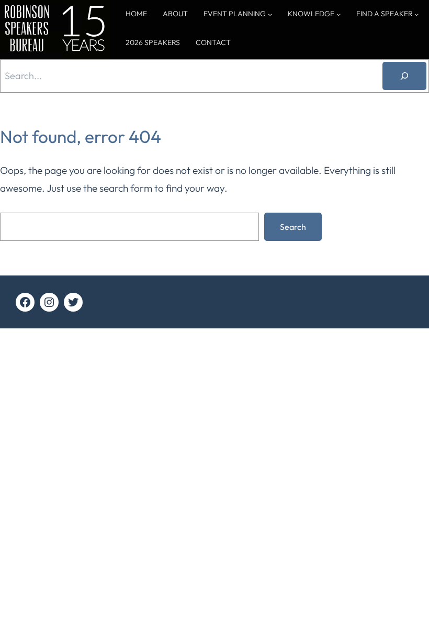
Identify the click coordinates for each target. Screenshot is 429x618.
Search (293, 227)
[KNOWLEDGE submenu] (338, 14)
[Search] (404, 76)
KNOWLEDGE (311, 13)
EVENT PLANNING (235, 13)
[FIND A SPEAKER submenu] (416, 14)
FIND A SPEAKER (384, 13)
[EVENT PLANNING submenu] (270, 14)
